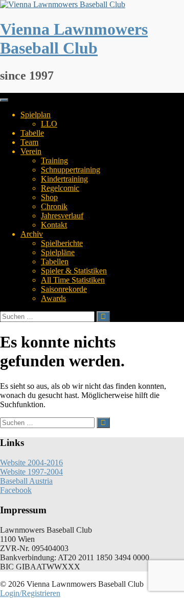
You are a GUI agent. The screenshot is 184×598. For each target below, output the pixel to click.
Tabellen (54, 261)
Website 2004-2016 (31, 462)
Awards (53, 298)
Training (54, 160)
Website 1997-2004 (31, 471)
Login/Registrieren (30, 593)
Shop (49, 197)
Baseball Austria (26, 481)
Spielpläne (58, 252)
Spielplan (35, 114)
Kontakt (54, 224)
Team (29, 142)
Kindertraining (64, 179)
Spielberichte (62, 243)
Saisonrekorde (64, 289)
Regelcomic (60, 188)
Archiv (31, 234)
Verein (30, 151)
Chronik (54, 206)
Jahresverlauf (62, 215)
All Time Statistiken (73, 280)
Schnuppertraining (70, 169)
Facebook (16, 490)
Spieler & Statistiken (74, 270)
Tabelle (32, 133)
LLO (49, 123)
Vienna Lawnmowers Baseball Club (74, 38)
